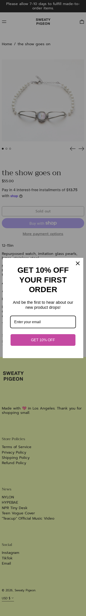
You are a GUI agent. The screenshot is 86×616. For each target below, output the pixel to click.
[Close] (77, 263)
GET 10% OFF (43, 340)
